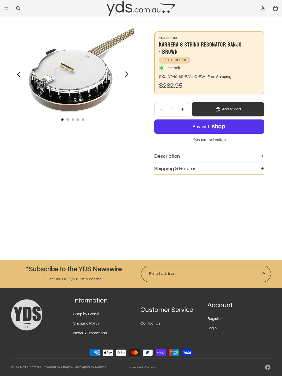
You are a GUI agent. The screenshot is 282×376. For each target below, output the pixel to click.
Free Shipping (219, 77)
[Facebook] (267, 367)
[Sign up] (263, 274)
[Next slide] (128, 75)
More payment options (209, 139)
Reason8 (102, 367)
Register (214, 319)
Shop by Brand (86, 314)
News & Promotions (90, 333)
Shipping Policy (86, 323)
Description (167, 156)
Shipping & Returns (175, 168)
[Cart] (275, 8)
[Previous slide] (17, 75)
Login (212, 328)
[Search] (18, 8)
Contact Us (150, 323)
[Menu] (6, 8)
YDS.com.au (32, 367)
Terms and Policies (141, 367)
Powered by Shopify (57, 367)
